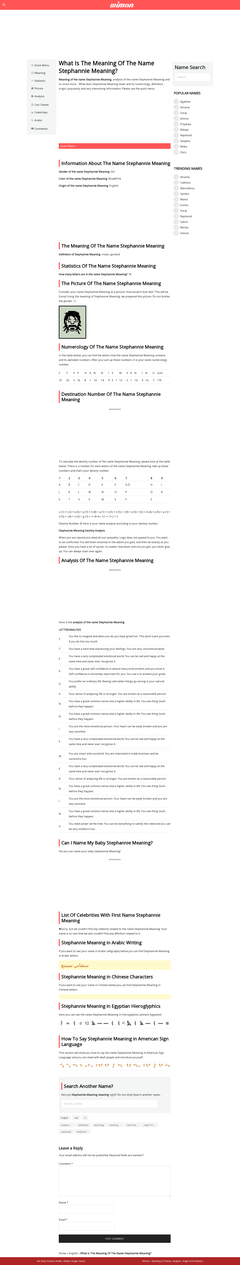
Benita (184, 227)
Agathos (185, 101)
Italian (67, 1261)
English (64, 1117)
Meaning (38, 73)
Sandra (184, 194)
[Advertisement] (120, 35)
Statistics (38, 81)
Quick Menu (40, 65)
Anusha (185, 107)
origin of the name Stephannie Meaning (151, 1125)
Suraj (183, 113)
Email (63, 1219)
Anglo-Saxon (78, 1261)
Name (63, 1202)
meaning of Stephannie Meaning (116, 1125)
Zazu (183, 152)
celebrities (83, 1125)
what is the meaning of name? (120, 5)
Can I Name (40, 105)
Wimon (146, 1261)
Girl (76, 1117)
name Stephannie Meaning (134, 1125)
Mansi (184, 199)
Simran (184, 233)
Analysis (37, 96)
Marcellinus (187, 188)
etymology (99, 1125)
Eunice (184, 205)
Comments (39, 129)
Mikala (184, 129)
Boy (44, 1261)
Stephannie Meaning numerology (84, 1131)
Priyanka (185, 124)
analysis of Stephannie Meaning (68, 1125)
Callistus (185, 182)
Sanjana (185, 141)
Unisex (50, 1261)
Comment (66, 1163)
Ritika (183, 146)
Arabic (36, 120)
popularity (66, 1131)
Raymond (186, 135)
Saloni (184, 222)
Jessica (184, 118)
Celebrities (39, 112)
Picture (37, 88)
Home (62, 1253)
